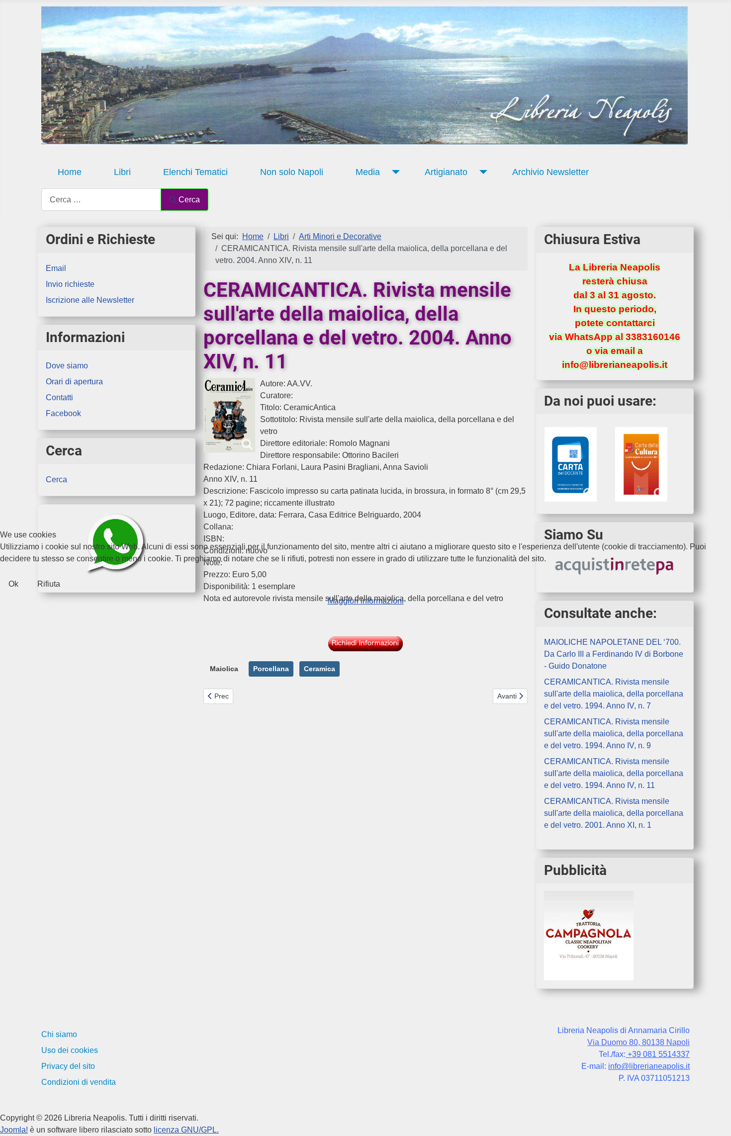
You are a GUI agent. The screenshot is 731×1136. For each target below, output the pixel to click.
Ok (13, 584)
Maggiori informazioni (366, 601)
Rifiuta (48, 584)
